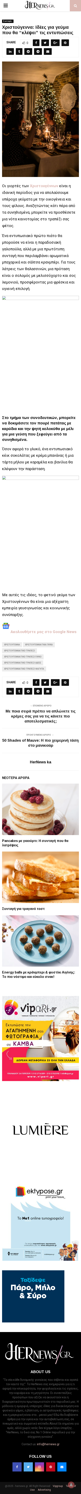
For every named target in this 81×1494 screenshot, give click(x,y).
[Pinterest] (50, 1466)
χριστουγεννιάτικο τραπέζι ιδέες (22, 663)
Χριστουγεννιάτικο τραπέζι (19, 651)
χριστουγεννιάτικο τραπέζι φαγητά (24, 669)
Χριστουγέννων (44, 186)
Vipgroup (57, 1486)
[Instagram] (39, 1466)
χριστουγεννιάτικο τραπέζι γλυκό (23, 657)
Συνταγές (7, 21)
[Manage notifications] (71, 1484)
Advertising (44, 1489)
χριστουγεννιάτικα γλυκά (39, 645)
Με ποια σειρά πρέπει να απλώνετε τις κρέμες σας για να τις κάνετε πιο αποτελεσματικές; (41, 716)
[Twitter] (28, 1466)
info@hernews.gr (48, 1444)
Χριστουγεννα (12, 645)
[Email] (61, 1466)
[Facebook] (17, 1466)
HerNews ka (40, 762)
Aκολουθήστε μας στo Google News (43, 632)
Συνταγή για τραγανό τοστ (23, 909)
